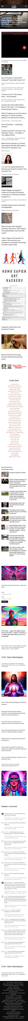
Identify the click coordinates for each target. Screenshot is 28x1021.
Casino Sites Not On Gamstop (15, 391)
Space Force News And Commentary (13, 1013)
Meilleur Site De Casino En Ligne (14, 430)
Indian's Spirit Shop (8, 634)
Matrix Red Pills (21, 1000)
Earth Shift (10, 987)
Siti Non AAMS (14, 453)
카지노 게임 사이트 (14, 439)
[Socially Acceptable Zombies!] (5, 474)
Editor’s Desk (16, 987)
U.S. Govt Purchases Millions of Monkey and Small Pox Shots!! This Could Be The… (13, 169)
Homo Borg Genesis (10, 997)
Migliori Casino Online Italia (15, 427)
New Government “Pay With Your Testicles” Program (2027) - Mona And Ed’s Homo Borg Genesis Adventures (15, 853)
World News (21, 1016)
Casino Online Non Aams (14, 448)
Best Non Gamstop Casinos (14, 398)
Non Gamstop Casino (16, 3)
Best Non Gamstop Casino (15, 418)
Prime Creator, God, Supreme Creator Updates (13, 1006)
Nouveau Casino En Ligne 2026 (15, 446)
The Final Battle (19, 14)
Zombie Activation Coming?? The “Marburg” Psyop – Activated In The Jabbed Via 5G (13, 133)
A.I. (4, 982)
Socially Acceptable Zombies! (17, 472)
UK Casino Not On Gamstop (14, 394)
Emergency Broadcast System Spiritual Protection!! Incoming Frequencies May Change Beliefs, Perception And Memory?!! (13, 713)
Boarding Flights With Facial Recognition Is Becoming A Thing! (16, 504)
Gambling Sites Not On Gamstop (14, 404)
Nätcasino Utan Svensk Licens (15, 386)
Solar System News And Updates (13, 1012)
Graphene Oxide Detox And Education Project (12, 723)
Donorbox (22, 632)
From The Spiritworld (19, 990)
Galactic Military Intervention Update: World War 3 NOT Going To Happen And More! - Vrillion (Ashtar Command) (15, 843)
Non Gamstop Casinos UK (15, 420)
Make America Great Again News (9, 1000)
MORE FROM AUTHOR (7, 469)
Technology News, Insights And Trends (10, 1016)
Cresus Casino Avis (14, 437)
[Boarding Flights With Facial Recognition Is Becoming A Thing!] (5, 504)
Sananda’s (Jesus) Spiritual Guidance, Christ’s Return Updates (13, 1010)
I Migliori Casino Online (15, 389)
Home (2, 9)
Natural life (23, 1001)
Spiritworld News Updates (13, 1015)
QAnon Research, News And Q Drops (11, 1007)
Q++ (22, 1007)
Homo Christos (18, 997)
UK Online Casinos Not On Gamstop (15, 406)
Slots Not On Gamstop (15, 399)
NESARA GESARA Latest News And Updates (13, 1003)
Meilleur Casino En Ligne (14, 444)
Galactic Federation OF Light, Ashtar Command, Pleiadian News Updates (13, 993)
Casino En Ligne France (14, 425)
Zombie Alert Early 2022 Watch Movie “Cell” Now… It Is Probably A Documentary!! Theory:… (13, 107)
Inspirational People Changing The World (13, 998)
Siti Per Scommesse (14, 410)
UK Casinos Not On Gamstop (14, 413)
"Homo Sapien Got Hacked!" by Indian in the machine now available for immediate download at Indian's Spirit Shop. (13, 748)
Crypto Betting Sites (14, 434)
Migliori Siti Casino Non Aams (14, 411)
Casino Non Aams (15, 384)
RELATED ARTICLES (6, 467)
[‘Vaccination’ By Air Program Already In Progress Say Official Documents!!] (5, 511)
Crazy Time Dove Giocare (15, 429)
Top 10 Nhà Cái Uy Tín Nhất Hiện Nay (14, 432)
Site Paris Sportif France (14, 436)
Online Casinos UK (14, 392)
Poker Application (15, 455)
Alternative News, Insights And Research (8, 14)
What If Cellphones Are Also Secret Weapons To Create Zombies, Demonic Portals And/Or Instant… (13, 115)
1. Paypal (14, 632)
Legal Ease (17, 1001)
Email (2, 597)
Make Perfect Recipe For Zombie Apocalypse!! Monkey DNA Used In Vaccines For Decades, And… (13, 146)
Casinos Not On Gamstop (15, 387)
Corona (21, 985)
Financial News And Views (8, 990)
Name (2, 592)
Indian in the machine (9, 813)
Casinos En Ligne (15, 442)
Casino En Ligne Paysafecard (14, 451)
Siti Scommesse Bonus (15, 408)
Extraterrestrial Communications (13, 988)
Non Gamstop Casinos (15, 401)
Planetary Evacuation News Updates (13, 1004)
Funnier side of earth (13, 991)
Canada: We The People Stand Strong (11, 985)
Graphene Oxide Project (10, 995)
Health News (19, 995)
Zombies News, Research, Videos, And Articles (9, 16)
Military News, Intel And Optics (8, 1001)
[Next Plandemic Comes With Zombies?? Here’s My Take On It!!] (14, 69)
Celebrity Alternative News (8, 984)
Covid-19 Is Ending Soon (19, 984)
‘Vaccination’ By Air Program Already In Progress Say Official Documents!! (17, 511)
